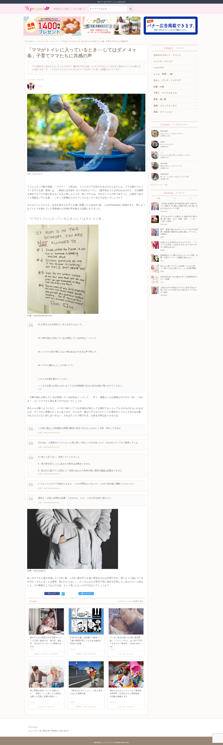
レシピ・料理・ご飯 (163, 74)
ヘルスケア (159, 67)
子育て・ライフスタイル (165, 93)
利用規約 (54, 731)
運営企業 (46, 731)
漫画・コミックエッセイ (165, 105)
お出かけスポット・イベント (167, 55)
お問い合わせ (64, 731)
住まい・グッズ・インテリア (167, 80)
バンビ (39, 86)
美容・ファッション (163, 112)
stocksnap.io (40, 570)
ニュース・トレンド (49, 41)
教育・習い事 (160, 99)
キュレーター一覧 (159, 185)
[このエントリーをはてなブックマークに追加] (63, 593)
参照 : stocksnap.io (34, 174)
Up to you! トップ (32, 41)
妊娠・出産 (159, 86)
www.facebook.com (43, 315)
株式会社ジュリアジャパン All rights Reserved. (111, 742)
